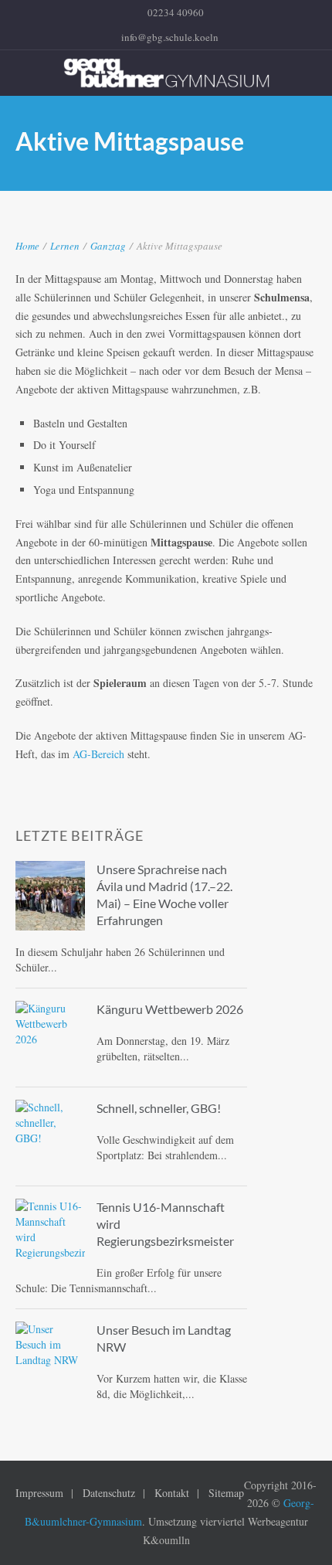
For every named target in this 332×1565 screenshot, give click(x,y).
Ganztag (108, 246)
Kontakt (171, 1492)
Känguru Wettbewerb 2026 (170, 1009)
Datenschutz (109, 1492)
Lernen (65, 246)
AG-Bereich (98, 754)
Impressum (39, 1492)
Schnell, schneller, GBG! (159, 1108)
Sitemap (226, 1492)
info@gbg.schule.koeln (170, 37)
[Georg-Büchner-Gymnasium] (166, 73)
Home (27, 246)
